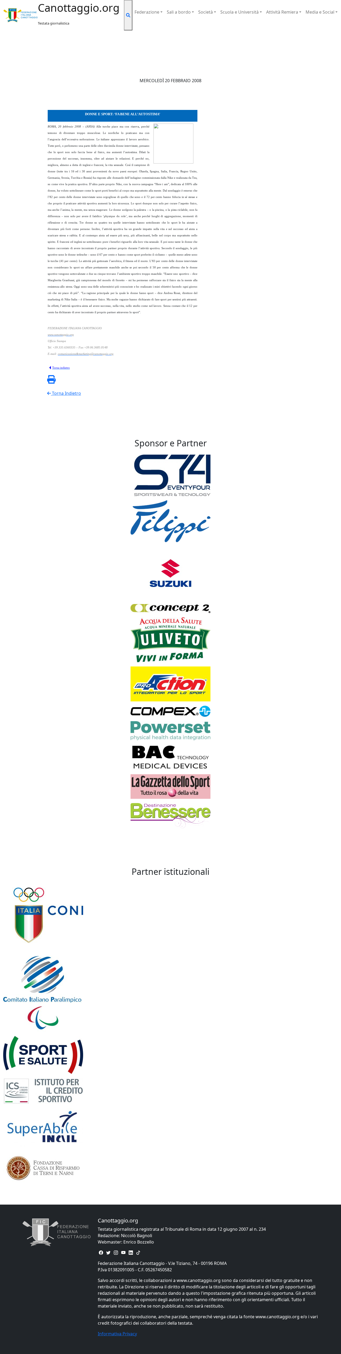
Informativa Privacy (117, 1334)
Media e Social (320, 12)
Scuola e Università (239, 12)
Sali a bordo (179, 12)
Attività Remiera (282, 12)
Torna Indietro (66, 393)
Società (205, 12)
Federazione (147, 12)
